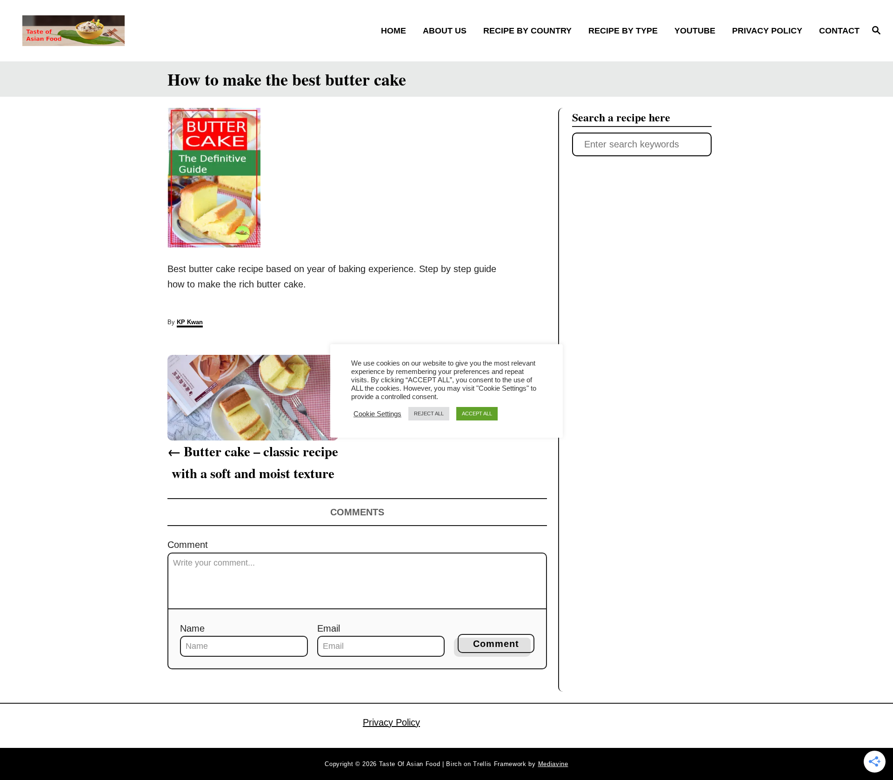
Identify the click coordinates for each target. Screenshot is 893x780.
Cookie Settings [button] (377, 414)
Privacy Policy (391, 722)
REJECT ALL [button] (429, 413)
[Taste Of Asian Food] (126, 30)
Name (192, 628)
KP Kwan (190, 322)
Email (328, 628)
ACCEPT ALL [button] (477, 413)
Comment (187, 545)
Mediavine (553, 763)
